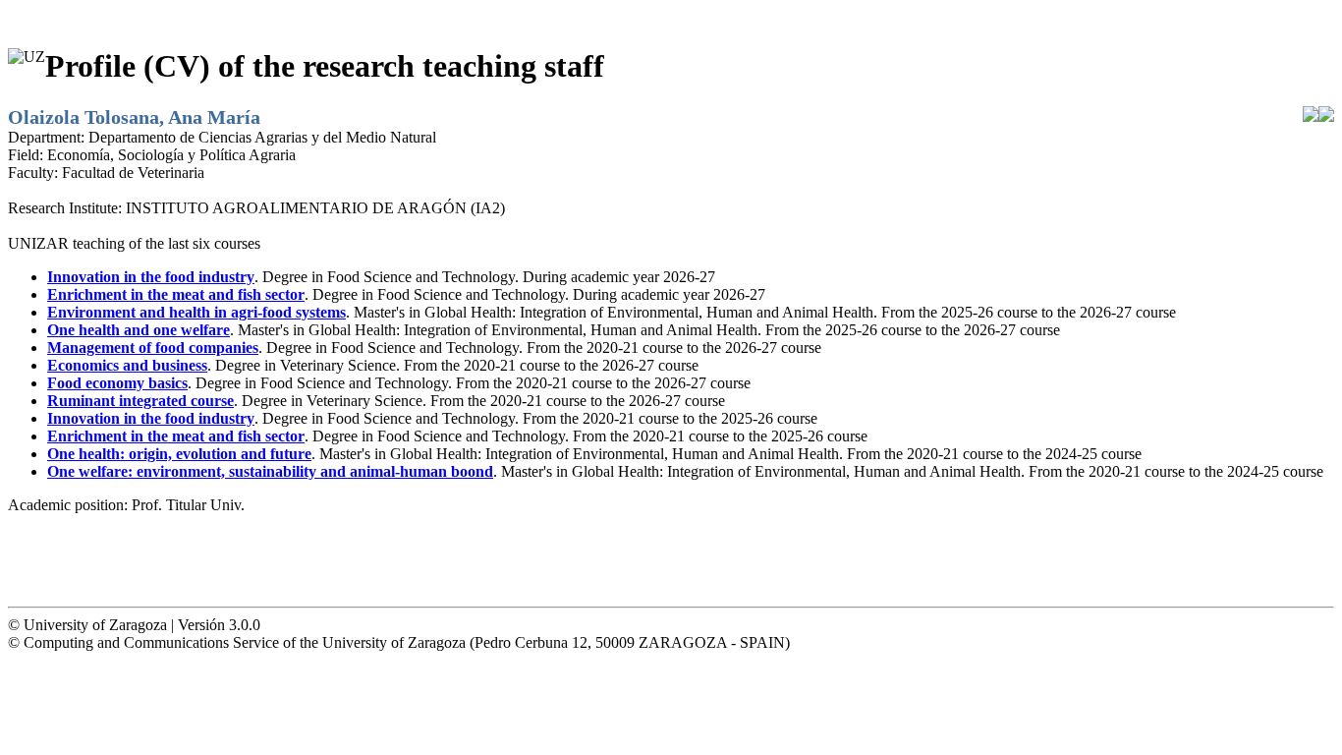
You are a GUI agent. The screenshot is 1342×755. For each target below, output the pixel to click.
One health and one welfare (138, 329)
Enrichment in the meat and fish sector (176, 294)
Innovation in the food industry (150, 276)
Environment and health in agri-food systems (196, 312)
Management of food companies (152, 347)
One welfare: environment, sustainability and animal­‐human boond (270, 471)
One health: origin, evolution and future (179, 453)
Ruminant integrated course (140, 400)
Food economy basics (117, 383)
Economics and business (127, 365)
